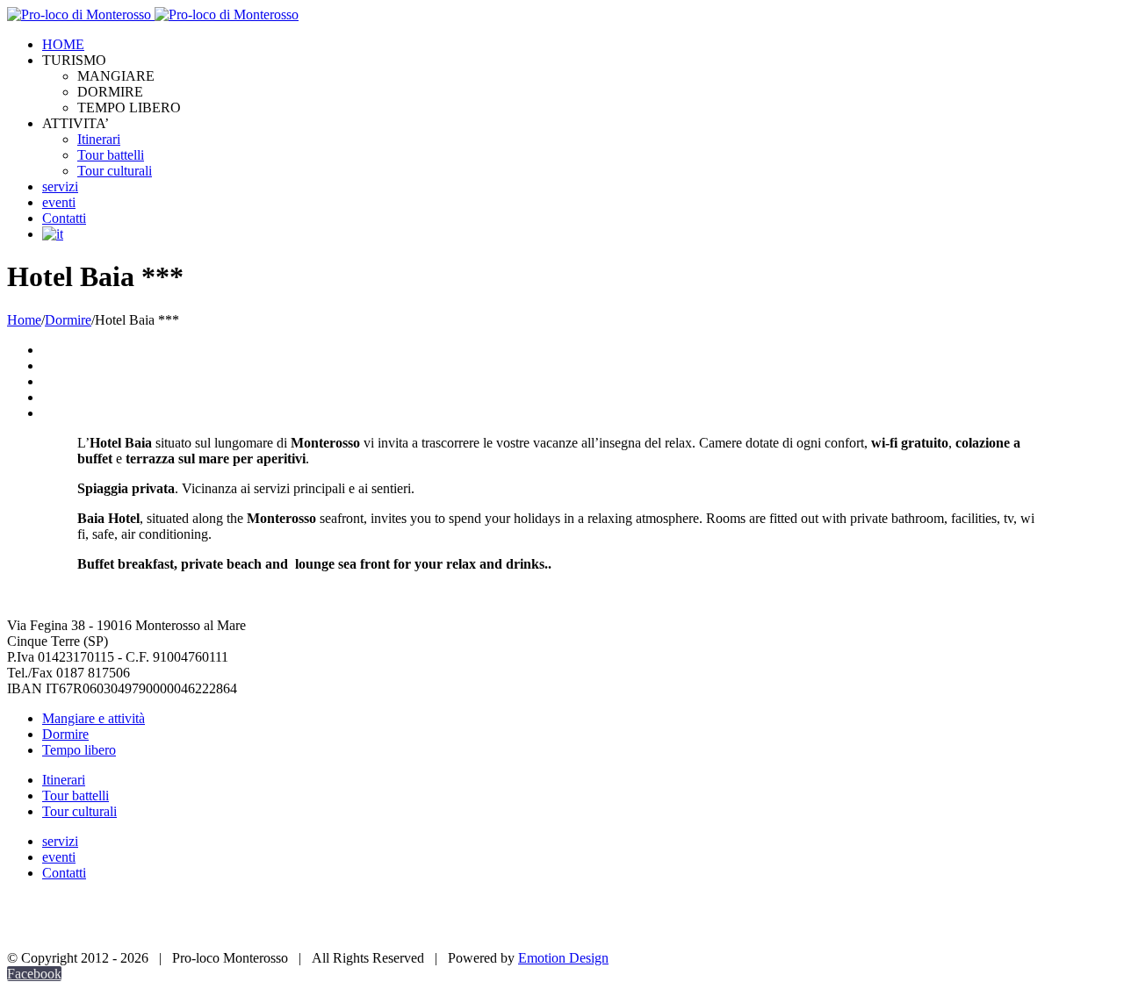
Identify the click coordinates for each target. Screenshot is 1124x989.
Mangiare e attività (93, 718)
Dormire (65, 734)
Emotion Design (563, 957)
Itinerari (63, 779)
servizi (60, 841)
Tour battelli (75, 795)
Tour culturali (79, 811)
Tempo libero (79, 749)
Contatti (64, 872)
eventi (59, 856)
